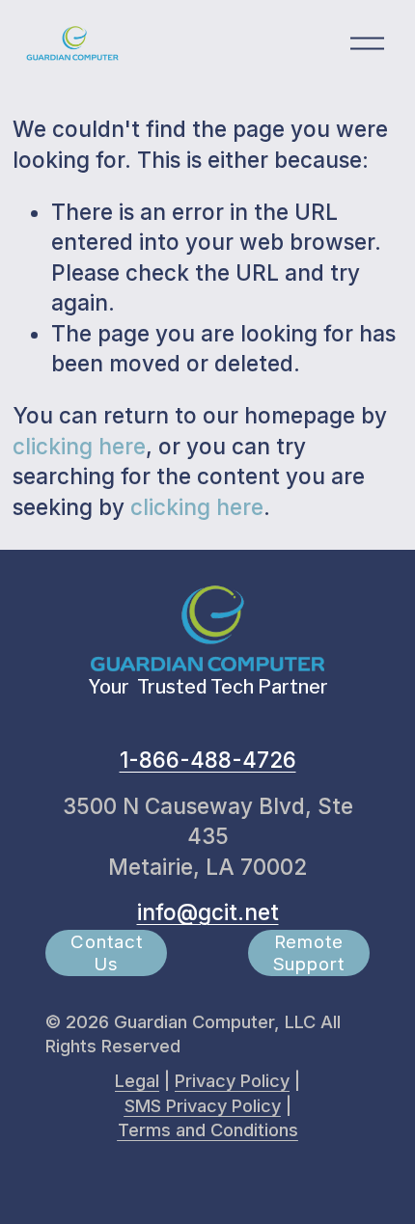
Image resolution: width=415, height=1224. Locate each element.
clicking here (79, 446)
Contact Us (106, 953)
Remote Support (309, 953)
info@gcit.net (208, 912)
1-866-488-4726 (208, 760)
